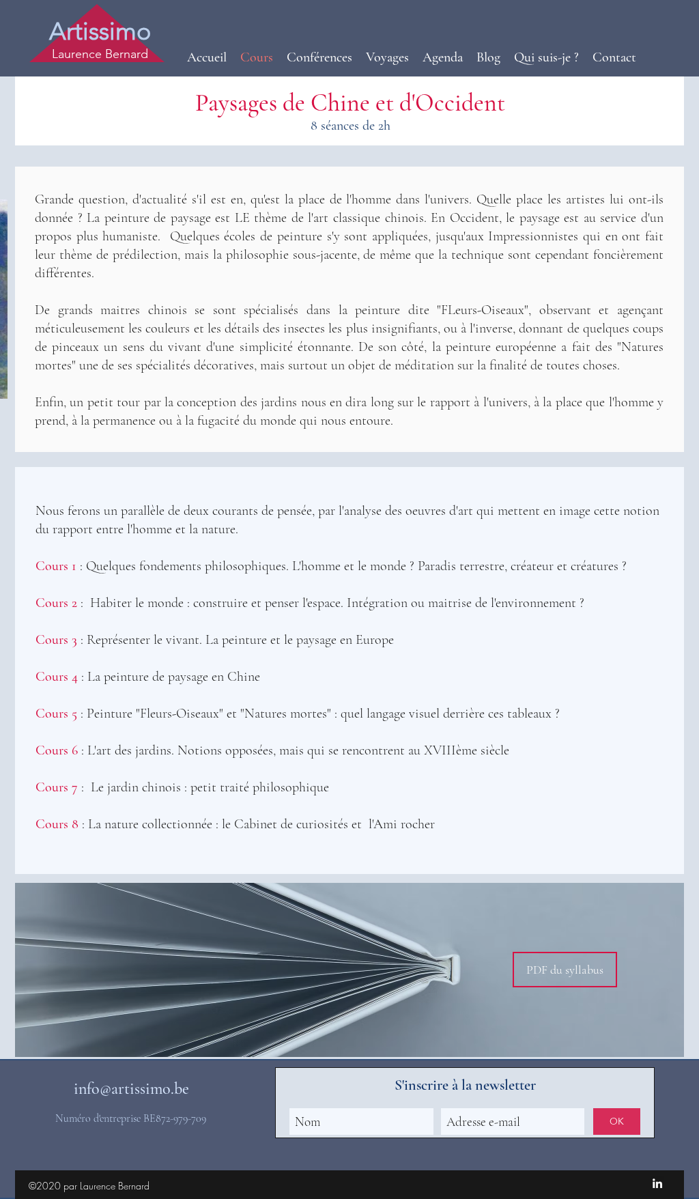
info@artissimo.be (131, 1089)
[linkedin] (657, 1183)
